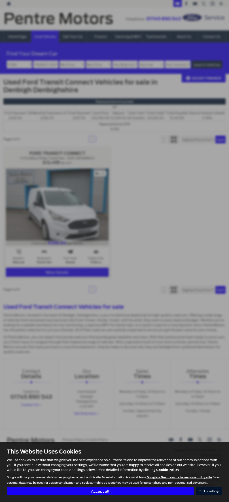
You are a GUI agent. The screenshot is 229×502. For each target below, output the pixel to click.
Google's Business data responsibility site (179, 477)
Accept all (100, 491)
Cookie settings (209, 491)
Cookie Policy (167, 470)
